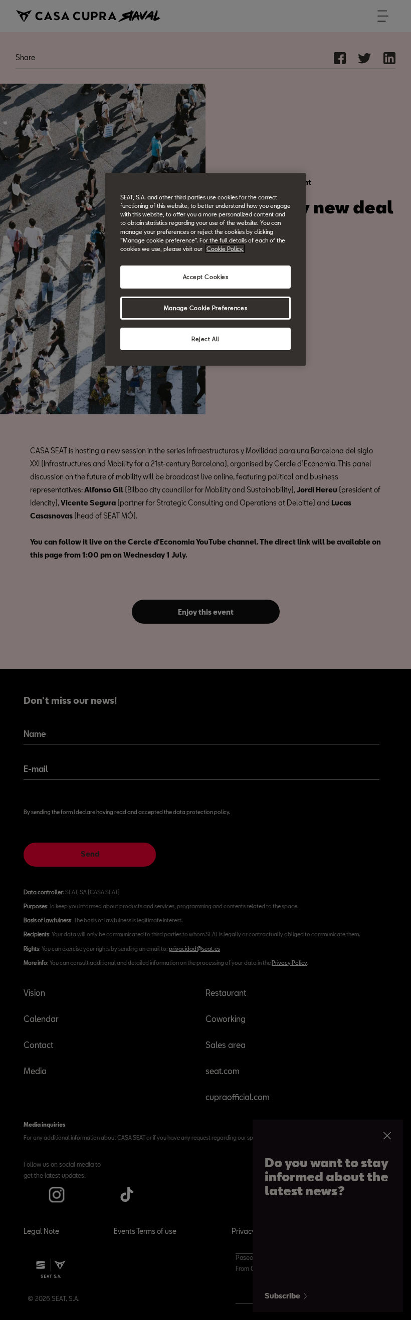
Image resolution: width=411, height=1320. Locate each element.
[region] (205, 269)
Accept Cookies (206, 277)
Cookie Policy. (225, 248)
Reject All (205, 338)
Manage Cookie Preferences (205, 308)
